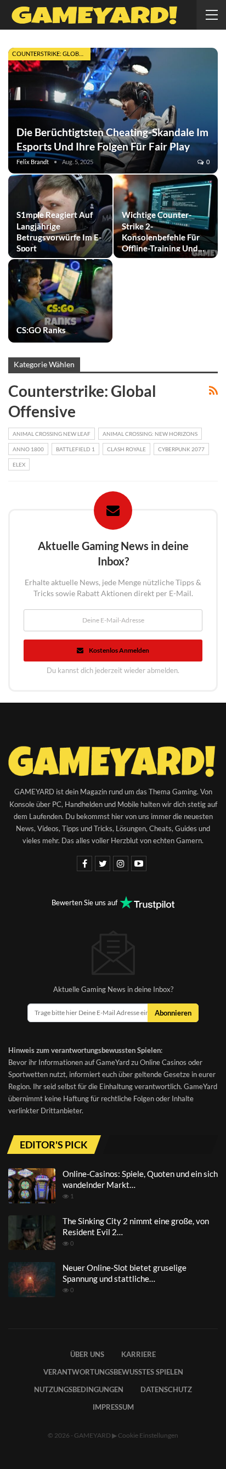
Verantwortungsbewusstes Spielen (113, 1371)
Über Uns (87, 1354)
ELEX (19, 464)
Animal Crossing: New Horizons (150, 433)
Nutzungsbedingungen (78, 1389)
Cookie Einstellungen (148, 1435)
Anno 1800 (28, 449)
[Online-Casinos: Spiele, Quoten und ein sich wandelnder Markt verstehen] (31, 1185)
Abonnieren (173, 1012)
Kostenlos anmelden (119, 650)
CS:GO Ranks (41, 330)
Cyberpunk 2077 (181, 449)
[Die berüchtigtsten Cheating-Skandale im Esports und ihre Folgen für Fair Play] (113, 110)
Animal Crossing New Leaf (52, 433)
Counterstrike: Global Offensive (51, 53)
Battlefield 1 (75, 449)
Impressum (113, 1407)
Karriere (138, 1354)
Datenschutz (166, 1389)
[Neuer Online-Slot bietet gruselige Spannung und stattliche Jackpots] (31, 1279)
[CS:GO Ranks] (60, 301)
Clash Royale (126, 449)
